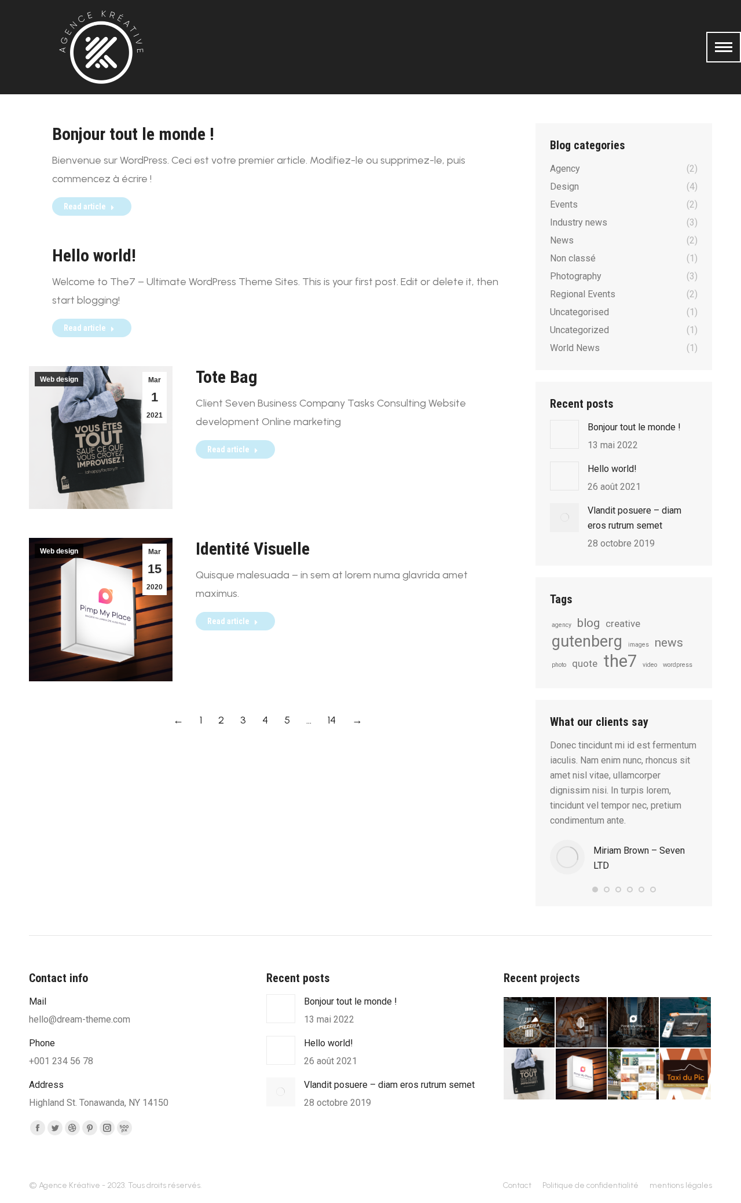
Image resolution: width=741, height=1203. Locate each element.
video (650, 665)
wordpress (677, 665)
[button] (595, 889)
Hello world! (94, 255)
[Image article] (564, 434)
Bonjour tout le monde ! (133, 134)
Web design (59, 379)
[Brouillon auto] (530, 1023)
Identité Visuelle (253, 548)
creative (623, 623)
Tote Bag (227, 377)
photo (559, 665)
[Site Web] (634, 1075)
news (669, 643)
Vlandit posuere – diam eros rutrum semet (634, 518)
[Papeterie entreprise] (686, 1075)
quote (584, 663)
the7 (620, 661)
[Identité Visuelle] (582, 1075)
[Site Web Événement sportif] (686, 1023)
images (638, 644)
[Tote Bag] (530, 1075)
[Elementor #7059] (634, 1023)
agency (561, 625)
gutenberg (587, 641)
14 (332, 720)
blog (588, 623)
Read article (85, 206)
